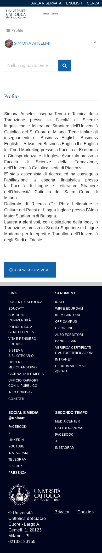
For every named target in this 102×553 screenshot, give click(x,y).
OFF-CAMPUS (66, 321)
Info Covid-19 (20, 392)
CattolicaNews (69, 428)
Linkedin (16, 439)
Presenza (17, 472)
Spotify (15, 466)
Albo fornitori (69, 334)
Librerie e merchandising (22, 364)
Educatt (16, 308)
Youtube (16, 446)
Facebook (17, 426)
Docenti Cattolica (25, 302)
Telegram (17, 459)
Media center (67, 421)
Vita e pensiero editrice (22, 341)
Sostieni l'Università (19, 317)
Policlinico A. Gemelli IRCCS (21, 329)
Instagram (18, 453)
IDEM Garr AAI (67, 315)
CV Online (64, 328)
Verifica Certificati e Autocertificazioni (74, 350)
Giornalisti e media (26, 373)
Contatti (16, 398)
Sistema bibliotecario (21, 353)
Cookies (85, 512)
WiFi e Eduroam (69, 308)
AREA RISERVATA (46, 3)
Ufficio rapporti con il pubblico (23, 383)
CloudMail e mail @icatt (71, 368)
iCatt (59, 302)
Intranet (63, 359)
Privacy (61, 512)
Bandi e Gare (67, 341)
